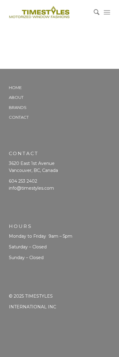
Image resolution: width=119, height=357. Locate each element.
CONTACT (19, 117)
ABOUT (16, 97)
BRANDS (18, 107)
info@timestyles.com (31, 188)
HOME (15, 87)
